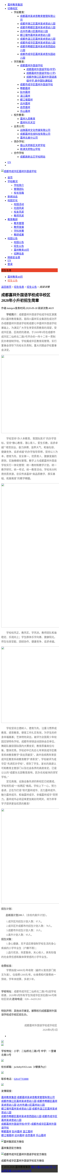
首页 (10, 177)
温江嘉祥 (25, 96)
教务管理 (19, 223)
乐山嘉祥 (25, 111)
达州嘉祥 (25, 103)
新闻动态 (13, 196)
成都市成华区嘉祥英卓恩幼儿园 (37, 42)
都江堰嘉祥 (26, 99)
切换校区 (13, 8)
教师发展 (19, 227)
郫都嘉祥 (25, 88)
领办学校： (20, 141)
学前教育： (20, 12)
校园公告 (13, 238)
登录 (10, 264)
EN (9, 162)
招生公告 (19, 246)
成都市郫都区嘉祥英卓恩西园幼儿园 (21, 1116)
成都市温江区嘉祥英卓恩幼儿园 (37, 39)
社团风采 (19, 208)
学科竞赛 (19, 231)
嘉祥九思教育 (27, 118)
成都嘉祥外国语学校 (31, 65)
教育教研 (13, 219)
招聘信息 (19, 253)
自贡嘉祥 (25, 107)
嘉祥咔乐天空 (27, 122)
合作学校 (19, 153)
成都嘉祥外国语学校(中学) (41, 69)
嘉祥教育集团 (15, 4)
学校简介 (19, 185)
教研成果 (19, 234)
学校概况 (13, 181)
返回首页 (6, 287)
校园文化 (13, 200)
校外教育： (20, 115)
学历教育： (20, 61)
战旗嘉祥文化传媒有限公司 (35, 130)
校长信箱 (19, 193)
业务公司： (20, 126)
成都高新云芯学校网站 (32, 156)
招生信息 (19, 287)
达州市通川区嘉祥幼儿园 (34, 31)
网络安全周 (14, 257)
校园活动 (19, 204)
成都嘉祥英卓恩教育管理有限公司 (36, 1097)
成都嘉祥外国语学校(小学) (41, 73)
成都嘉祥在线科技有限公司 (35, 134)
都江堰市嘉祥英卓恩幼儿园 (35, 35)
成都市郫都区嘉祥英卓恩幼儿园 (37, 27)
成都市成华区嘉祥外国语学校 (36, 84)
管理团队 (19, 189)
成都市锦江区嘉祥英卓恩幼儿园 (37, 23)
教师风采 (19, 215)
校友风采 (19, 212)
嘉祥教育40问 (21, 250)
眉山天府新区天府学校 (32, 145)
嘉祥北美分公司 (29, 137)
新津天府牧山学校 (30, 149)
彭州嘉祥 (25, 92)
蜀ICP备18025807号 (42, 1167)
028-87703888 (21, 1079)
